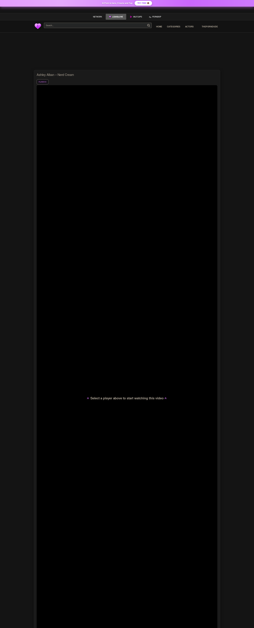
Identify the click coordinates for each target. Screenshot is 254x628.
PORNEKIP (156, 16)
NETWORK (97, 16)
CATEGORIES (173, 26)
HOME (159, 26)
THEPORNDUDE (210, 26)
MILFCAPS (137, 16)
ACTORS (189, 26)
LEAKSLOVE (117, 16)
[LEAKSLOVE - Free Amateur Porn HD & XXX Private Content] (38, 26)
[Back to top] (247, 620)
